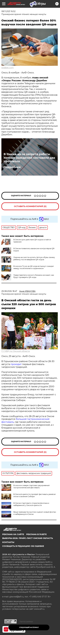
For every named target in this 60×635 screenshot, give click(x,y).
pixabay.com (7, 67)
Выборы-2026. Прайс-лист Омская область (27, 538)
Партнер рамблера (26, 621)
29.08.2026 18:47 (9, 291)
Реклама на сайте (13, 534)
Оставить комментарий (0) (30, 206)
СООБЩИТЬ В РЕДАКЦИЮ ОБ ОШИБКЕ (23, 546)
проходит (16, 364)
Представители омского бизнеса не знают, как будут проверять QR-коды (33, 276)
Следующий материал (29, 627)
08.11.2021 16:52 (8, 11)
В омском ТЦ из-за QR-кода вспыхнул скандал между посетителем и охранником (33, 267)
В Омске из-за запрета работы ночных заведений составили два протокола (29, 157)
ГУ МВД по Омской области (15, 351)
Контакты (8, 542)
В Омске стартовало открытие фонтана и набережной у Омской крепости (31, 504)
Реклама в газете (36, 534)
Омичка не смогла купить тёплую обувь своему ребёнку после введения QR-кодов (34, 258)
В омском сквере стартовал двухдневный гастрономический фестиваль (31, 486)
